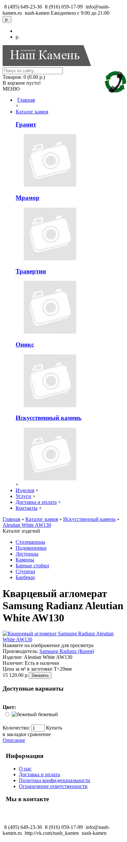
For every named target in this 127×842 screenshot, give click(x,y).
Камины (25, 559)
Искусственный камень (48, 417)
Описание (14, 740)
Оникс (25, 344)
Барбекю (25, 577)
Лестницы (27, 554)
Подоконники (31, 548)
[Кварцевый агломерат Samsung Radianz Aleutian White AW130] (63, 639)
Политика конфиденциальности (54, 780)
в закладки (14, 734)
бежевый (48, 714)
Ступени (25, 571)
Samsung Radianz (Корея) (66, 651)
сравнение (39, 734)
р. (18, 37)
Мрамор (27, 197)
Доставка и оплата (39, 774)
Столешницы (30, 542)
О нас (25, 768)
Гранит (26, 124)
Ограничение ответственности (53, 786)
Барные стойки (32, 565)
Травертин (31, 271)
